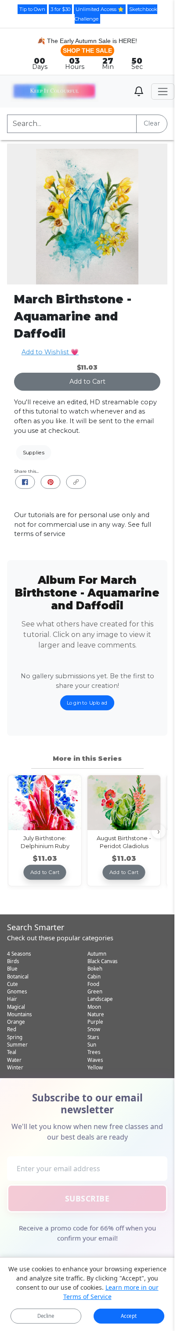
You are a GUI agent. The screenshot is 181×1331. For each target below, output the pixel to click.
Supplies (34, 453)
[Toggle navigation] (162, 91)
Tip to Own (32, 9)
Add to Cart (87, 381)
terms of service (39, 534)
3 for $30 (60, 9)
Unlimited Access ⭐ (100, 9)
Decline (45, 1316)
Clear (152, 123)
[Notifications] (139, 91)
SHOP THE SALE (87, 50)
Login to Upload (87, 703)
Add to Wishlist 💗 (50, 352)
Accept (129, 1316)
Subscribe (87, 1198)
